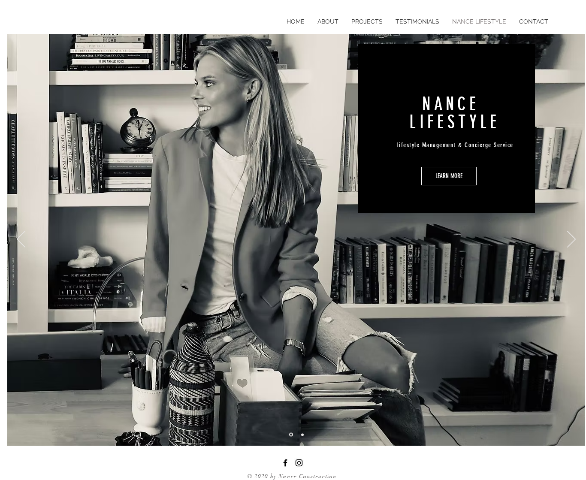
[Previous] (21, 240)
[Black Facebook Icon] (285, 463)
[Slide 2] (302, 434)
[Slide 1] (291, 435)
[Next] (571, 240)
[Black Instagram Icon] (299, 463)
